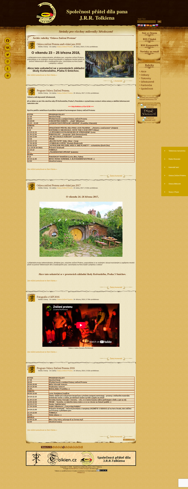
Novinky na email (149, 51)
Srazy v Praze (173, 192)
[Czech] (138, 25)
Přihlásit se (81, 472)
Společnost (147, 88)
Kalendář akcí (173, 167)
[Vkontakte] (7, 47)
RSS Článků (149, 39)
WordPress (75, 468)
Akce (143, 71)
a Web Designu (84, 468)
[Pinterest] (7, 61)
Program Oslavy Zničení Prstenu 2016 (56, 368)
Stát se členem (149, 33)
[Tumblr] (7, 68)
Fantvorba (146, 85)
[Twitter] (7, 54)
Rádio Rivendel (174, 159)
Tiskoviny (146, 78)
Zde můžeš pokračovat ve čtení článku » (42, 75)
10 (79, 447)
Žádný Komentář (116, 176)
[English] (141, 25)
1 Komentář (118, 81)
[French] (144, 25)
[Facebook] (7, 40)
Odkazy (145, 75)
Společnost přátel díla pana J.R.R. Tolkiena (97, 14)
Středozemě (147, 81)
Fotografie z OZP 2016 (48, 296)
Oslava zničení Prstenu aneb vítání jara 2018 (59, 44)
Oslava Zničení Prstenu (65, 46)
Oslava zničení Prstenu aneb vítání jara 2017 (59, 185)
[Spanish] (147, 25)
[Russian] (156, 25)
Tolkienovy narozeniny (176, 151)
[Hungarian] (153, 25)
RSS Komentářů (149, 45)
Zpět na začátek (129, 439)
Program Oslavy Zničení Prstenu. (53, 90)
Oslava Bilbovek (174, 184)
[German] (150, 25)
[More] (7, 75)
